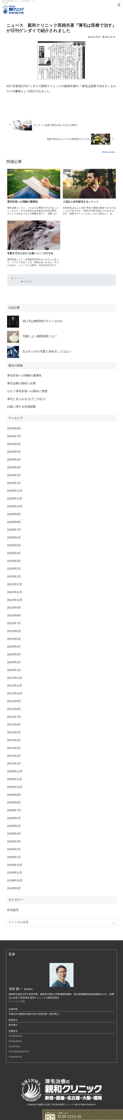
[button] (113, 922)
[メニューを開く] (119, 5)
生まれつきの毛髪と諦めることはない (47, 351)
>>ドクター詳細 (17, 1001)
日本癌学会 (14, 1046)
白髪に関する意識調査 (21, 406)
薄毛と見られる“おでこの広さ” (26, 399)
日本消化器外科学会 (19, 1051)
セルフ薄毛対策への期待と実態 (27, 391)
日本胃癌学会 (15, 1036)
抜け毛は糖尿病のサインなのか (43, 321)
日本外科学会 (15, 1056)
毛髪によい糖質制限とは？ (40, 336)
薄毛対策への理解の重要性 (24, 375)
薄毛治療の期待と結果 (21, 383)
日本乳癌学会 (15, 1041)
